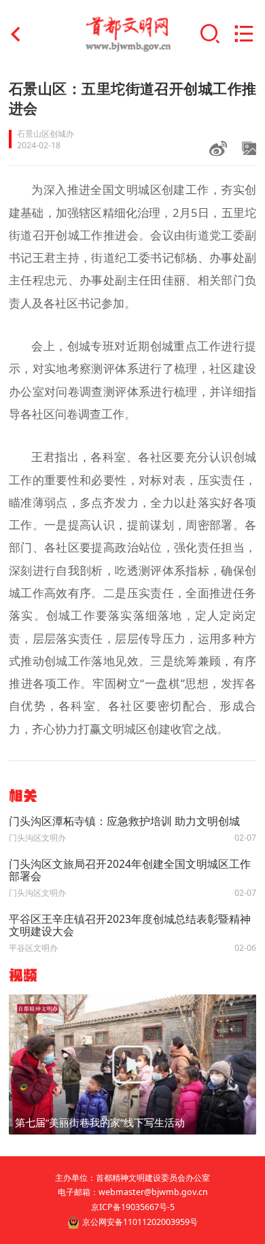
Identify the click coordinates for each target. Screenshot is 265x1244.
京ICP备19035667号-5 (133, 1207)
